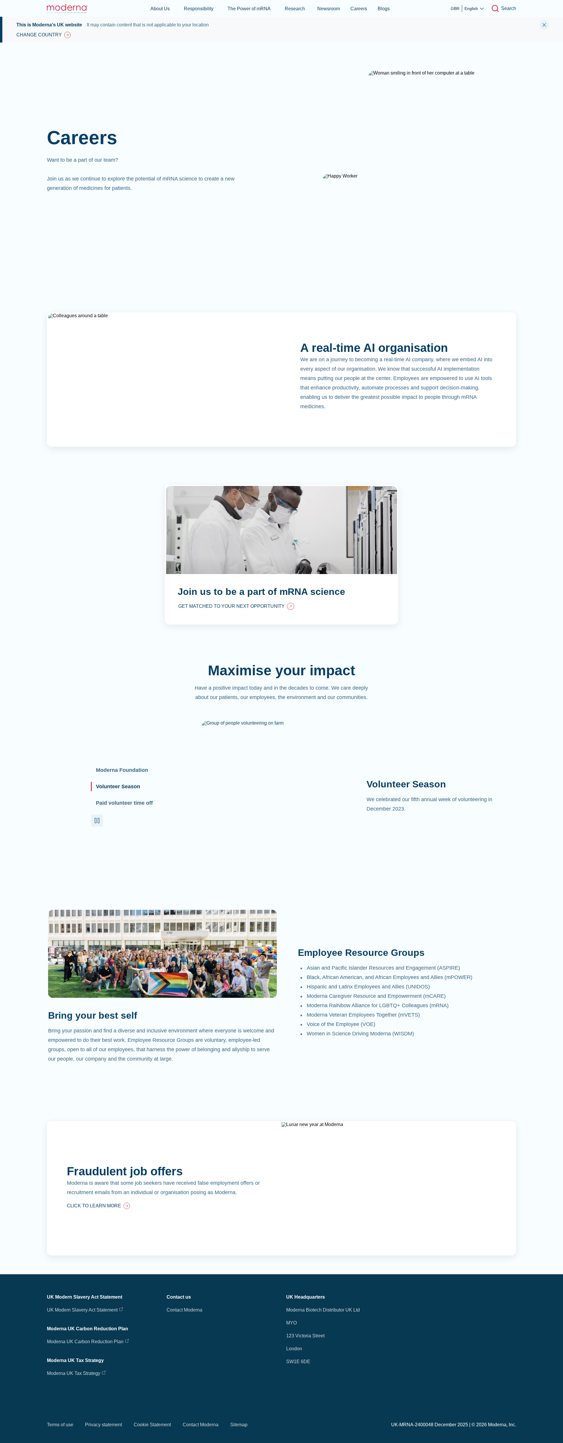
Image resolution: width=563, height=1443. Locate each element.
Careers (358, 8)
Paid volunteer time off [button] (124, 803)
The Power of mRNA (249, 8)
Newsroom (328, 8)
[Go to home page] (67, 8)
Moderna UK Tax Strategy (74, 1373)
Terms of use (60, 1424)
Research (295, 8)
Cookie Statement (152, 1424)
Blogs (384, 8)
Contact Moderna (184, 1309)
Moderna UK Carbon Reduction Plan (85, 1341)
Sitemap (238, 1424)
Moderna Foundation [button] (122, 770)
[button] (97, 820)
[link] (236, 607)
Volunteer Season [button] (118, 786)
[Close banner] (544, 25)
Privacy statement (103, 1424)
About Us (160, 8)
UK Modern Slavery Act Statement (82, 1309)
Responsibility (198, 8)
